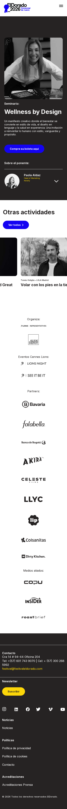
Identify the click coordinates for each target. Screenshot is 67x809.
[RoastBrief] (33, 616)
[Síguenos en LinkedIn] (16, 709)
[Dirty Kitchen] (33, 556)
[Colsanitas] (33, 539)
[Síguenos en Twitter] (38, 709)
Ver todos (14, 224)
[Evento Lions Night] (33, 363)
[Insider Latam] (33, 600)
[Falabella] (33, 423)
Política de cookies (14, 756)
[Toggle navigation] (61, 6)
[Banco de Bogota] (33, 442)
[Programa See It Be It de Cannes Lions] (33, 375)
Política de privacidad (16, 748)
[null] (33, 339)
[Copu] (33, 582)
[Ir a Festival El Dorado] (17, 8)
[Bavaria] (33, 404)
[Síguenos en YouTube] (63, 709)
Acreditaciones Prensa (17, 784)
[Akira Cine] (33, 460)
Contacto (8, 764)
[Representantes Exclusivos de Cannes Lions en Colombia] (33, 325)
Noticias (7, 728)
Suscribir (13, 691)
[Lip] (33, 519)
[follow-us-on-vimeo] (50, 709)
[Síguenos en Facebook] (28, 709)
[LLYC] (33, 498)
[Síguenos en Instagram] (4, 709)
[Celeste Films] (33, 479)
